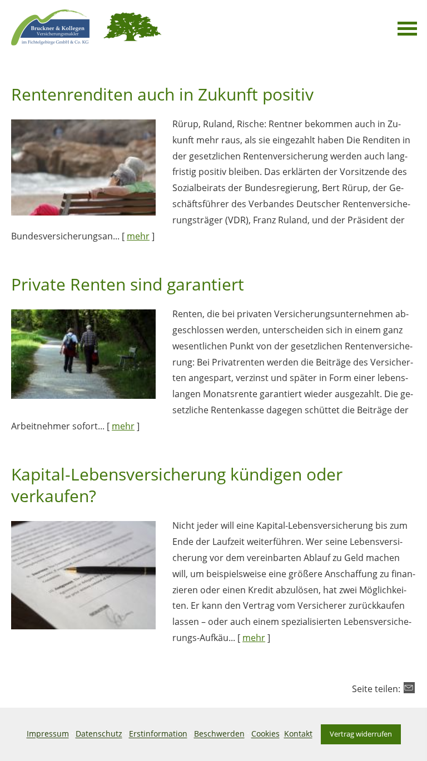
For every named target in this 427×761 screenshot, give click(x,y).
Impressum (48, 734)
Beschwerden (219, 734)
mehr (138, 236)
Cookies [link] (265, 734)
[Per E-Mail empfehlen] (409, 687)
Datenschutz (99, 734)
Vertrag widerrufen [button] (361, 734)
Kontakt (298, 734)
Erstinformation (158, 734)
